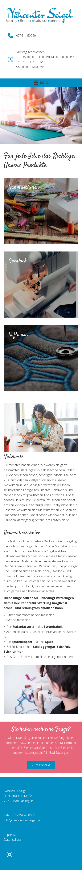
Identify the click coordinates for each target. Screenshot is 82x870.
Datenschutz (12, 839)
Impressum (11, 835)
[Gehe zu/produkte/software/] (41, 358)
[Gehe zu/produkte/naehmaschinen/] (41, 211)
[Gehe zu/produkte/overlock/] (41, 284)
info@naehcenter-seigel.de (22, 820)
